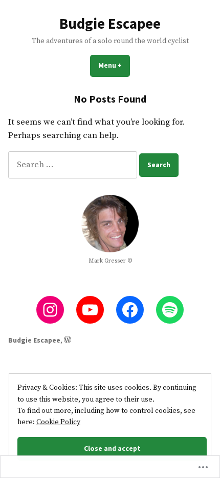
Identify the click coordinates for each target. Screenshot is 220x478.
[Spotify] (170, 310)
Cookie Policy (58, 422)
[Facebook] (130, 310)
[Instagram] (50, 310)
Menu (114, 65)
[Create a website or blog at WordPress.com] (67, 340)
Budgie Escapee (110, 23)
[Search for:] (73, 165)
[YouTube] (90, 310)
